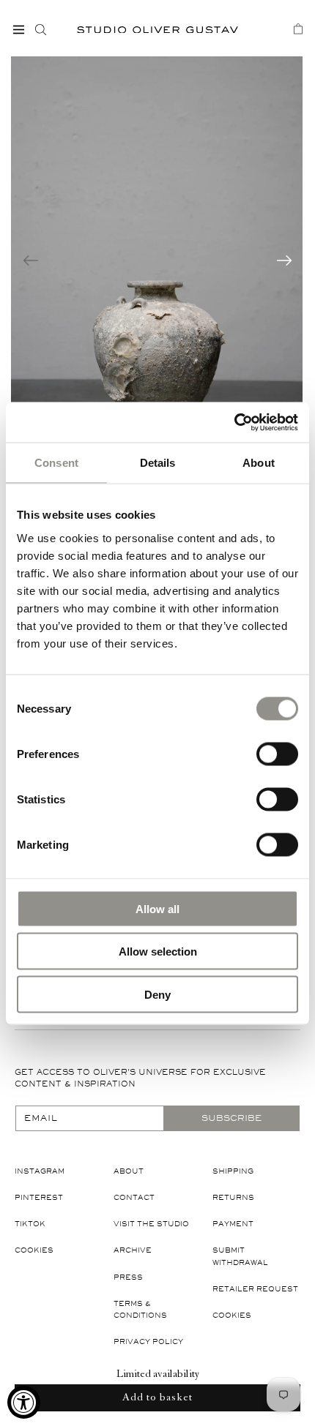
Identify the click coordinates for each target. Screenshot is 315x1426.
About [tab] (258, 463)
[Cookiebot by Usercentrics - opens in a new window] (234, 422)
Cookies (34, 1250)
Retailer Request (255, 1289)
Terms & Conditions (140, 1309)
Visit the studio (151, 1224)
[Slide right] (284, 260)
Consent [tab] (56, 463)
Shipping (232, 1171)
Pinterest (39, 1197)
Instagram (39, 1171)
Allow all (157, 908)
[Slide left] (31, 260)
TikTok (30, 1224)
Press (128, 1277)
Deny (157, 994)
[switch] (277, 753)
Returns (233, 1197)
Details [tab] (158, 463)
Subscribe (231, 1118)
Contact (134, 1197)
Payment (232, 1224)
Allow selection (158, 951)
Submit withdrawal (240, 1256)
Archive (133, 1250)
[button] (18, 29)
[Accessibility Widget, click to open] (23, 1402)
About (129, 1171)
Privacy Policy (148, 1341)
